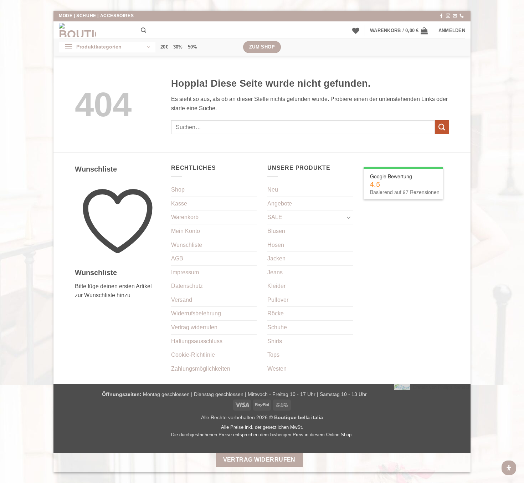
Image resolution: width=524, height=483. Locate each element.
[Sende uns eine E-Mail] (455, 16)
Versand (181, 300)
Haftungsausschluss (196, 341)
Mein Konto (185, 231)
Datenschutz (187, 286)
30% (178, 47)
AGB (177, 258)
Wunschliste (186, 245)
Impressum (185, 272)
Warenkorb (185, 217)
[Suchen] (143, 30)
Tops (273, 355)
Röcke (275, 313)
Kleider (276, 286)
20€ (164, 47)
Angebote (279, 203)
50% (192, 47)
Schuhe (277, 327)
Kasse (179, 203)
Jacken (276, 258)
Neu (272, 190)
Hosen (275, 245)
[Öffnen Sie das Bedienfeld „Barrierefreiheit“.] (509, 468)
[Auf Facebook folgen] (441, 16)
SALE (274, 217)
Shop (178, 190)
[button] (399, 31)
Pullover (277, 300)
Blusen (276, 231)
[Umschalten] (348, 217)
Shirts (274, 341)
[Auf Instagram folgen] (448, 16)
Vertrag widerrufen (194, 327)
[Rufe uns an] (461, 16)
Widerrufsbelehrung (196, 313)
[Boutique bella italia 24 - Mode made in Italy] (94, 30)
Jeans (275, 272)
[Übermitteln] (442, 127)
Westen (277, 369)
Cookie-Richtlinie (193, 355)
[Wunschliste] (355, 31)
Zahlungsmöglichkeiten (200, 369)
